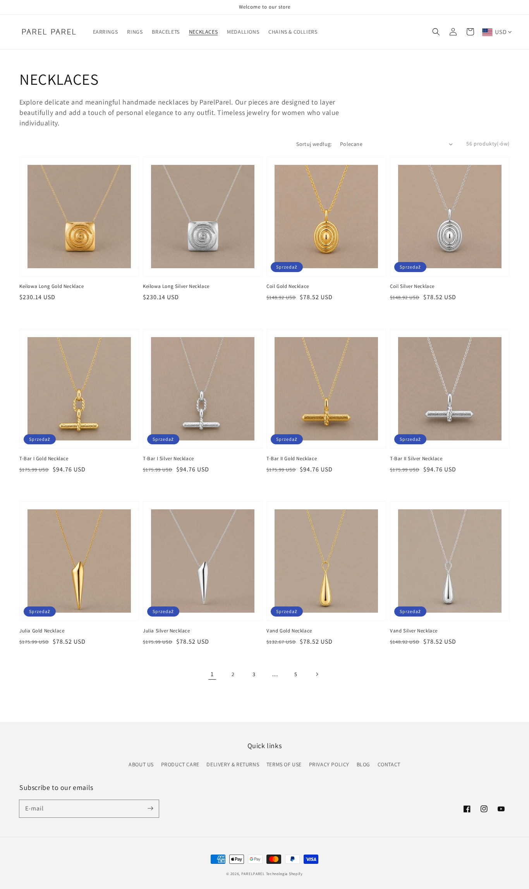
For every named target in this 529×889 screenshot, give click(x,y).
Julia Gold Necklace (41, 630)
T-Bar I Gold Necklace (44, 458)
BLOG (363, 764)
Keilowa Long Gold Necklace (51, 286)
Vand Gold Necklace (289, 630)
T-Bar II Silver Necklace (416, 458)
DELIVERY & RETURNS (232, 764)
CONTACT (389, 764)
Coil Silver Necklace (412, 286)
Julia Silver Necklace (166, 630)
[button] (436, 31)
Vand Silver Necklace (414, 630)
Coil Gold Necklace (287, 286)
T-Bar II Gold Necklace (291, 458)
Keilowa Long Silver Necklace (176, 286)
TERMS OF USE (284, 764)
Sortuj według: (314, 143)
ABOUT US (141, 764)
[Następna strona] (316, 674)
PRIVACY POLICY (329, 764)
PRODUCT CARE (180, 764)
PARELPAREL (253, 873)
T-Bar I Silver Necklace (168, 458)
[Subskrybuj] (150, 808)
